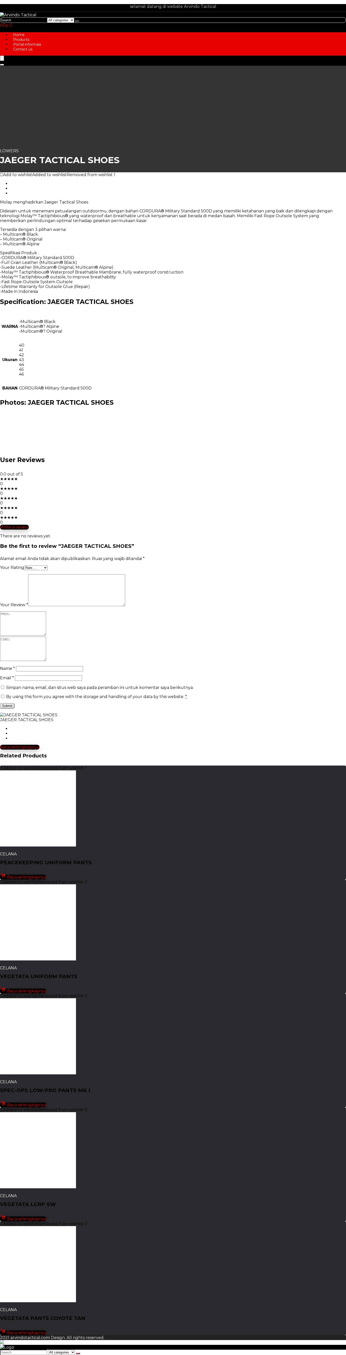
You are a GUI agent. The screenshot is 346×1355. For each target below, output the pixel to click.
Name (7, 668)
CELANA (8, 854)
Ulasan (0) (20, 193)
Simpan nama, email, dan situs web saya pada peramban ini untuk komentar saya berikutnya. (100, 687)
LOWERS (9, 150)
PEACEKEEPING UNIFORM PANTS (46, 862)
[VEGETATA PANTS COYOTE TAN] (38, 1300)
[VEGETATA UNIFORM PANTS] (38, 959)
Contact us (22, 49)
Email (7, 677)
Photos (17, 188)
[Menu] (2, 58)
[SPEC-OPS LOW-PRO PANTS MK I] (38, 1073)
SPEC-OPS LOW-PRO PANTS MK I (45, 1090)
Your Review (14, 604)
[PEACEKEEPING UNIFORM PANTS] (38, 845)
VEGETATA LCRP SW (28, 1204)
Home (19, 34)
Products (21, 39)
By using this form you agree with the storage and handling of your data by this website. (96, 696)
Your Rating (12, 567)
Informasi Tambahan (31, 183)
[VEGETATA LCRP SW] (38, 1186)
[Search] (77, 21)
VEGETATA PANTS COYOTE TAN (42, 1318)
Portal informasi (27, 44)
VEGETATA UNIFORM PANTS (38, 976)
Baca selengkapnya (20, 747)
